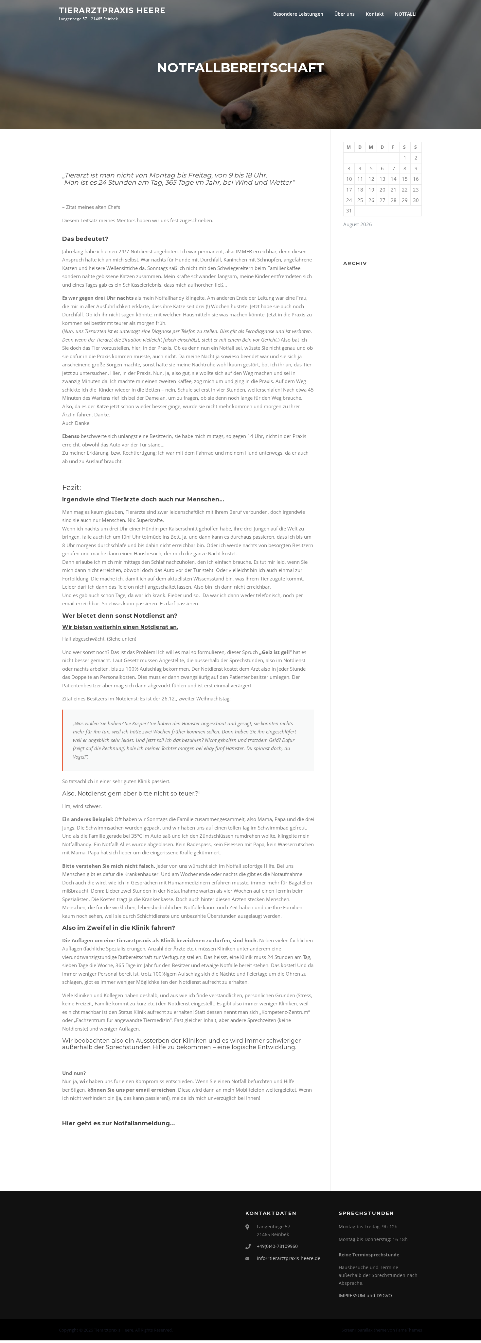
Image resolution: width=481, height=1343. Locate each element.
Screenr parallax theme (364, 1330)
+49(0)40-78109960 (277, 1246)
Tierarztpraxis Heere (112, 10)
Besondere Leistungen (298, 14)
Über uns (344, 14)
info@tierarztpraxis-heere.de (288, 1258)
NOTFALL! (406, 14)
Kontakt (375, 14)
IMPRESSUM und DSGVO (365, 1295)
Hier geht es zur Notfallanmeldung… (118, 1123)
